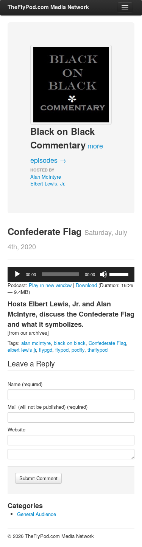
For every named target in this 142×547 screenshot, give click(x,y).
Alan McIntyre (45, 176)
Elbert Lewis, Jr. (48, 183)
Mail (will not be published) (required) (47, 406)
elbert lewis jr (22, 349)
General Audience (36, 514)
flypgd (45, 349)
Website (16, 429)
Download (86, 285)
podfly (78, 349)
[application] (71, 274)
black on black (70, 342)
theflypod (97, 349)
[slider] (120, 273)
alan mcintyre (36, 342)
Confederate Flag (107, 342)
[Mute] (103, 274)
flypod (62, 349)
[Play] (17, 274)
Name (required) (25, 384)
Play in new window (50, 285)
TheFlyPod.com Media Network (48, 7)
